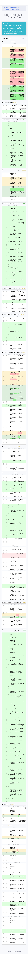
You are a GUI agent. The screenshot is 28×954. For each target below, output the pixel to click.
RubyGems (5, 7)
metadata (6, 825)
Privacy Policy (18, 949)
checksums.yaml (7, 42)
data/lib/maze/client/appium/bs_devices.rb (12, 352)
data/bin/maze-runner (8, 102)
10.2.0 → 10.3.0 (15, 9)
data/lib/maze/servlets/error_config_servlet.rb (13, 630)
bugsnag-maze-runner (14, 7)
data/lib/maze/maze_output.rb (10, 446)
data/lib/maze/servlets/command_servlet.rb (13, 602)
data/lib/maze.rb (7, 804)
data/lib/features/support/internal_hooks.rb (12, 288)
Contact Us (4, 949)
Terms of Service (11, 949)
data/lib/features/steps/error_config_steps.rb (13, 119)
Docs (24, 949)
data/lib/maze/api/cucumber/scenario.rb (12, 314)
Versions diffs (7, 9)
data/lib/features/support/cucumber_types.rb (13, 170)
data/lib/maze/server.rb (8, 472)
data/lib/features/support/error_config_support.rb (14, 203)
